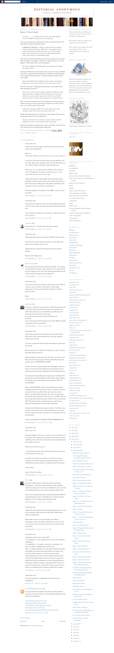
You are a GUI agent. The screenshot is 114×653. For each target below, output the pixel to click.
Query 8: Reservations (79, 533)
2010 (73, 430)
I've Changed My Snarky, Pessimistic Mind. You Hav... (82, 457)
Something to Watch (79, 477)
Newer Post (23, 621)
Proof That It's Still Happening (82, 475)
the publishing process (76, 406)
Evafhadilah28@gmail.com (33, 589)
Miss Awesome (29, 264)
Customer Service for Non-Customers (81, 619)
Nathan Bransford (74, 253)
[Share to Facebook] (59, 131)
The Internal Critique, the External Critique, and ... (83, 470)
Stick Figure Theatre (79, 583)
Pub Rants (72, 258)
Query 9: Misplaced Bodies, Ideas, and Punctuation (83, 529)
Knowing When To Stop (80, 461)
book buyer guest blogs (76, 300)
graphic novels (73, 325)
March (75, 638)
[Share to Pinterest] (61, 131)
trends (71, 411)
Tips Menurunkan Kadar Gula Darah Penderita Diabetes (42, 610)
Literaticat (28, 223)
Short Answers (77, 578)
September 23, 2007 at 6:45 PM (38, 529)
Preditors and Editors (75, 263)
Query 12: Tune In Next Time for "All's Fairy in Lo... (82, 513)
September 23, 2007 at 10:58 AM (38, 475)
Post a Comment (25, 618)
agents (71, 287)
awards (71, 292)
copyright (72, 310)
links (70, 342)
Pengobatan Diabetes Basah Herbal (35, 603)
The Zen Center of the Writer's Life (83, 464)
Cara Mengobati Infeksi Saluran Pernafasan (38, 605)
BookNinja (72, 265)
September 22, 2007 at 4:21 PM (38, 218)
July (74, 627)
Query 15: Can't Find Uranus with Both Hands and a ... (83, 502)
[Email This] (52, 131)
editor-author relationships (77, 320)
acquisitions (73, 282)
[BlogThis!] (55, 131)
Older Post (63, 621)
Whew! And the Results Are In (82, 480)
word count (72, 416)
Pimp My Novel (74, 235)
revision (71, 370)
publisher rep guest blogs (76, 355)
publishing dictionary (75, 358)
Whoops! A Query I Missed (81, 453)
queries (71, 363)
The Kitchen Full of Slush (77, 403)
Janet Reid (72, 250)
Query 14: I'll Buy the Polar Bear (82, 506)
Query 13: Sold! (77, 509)
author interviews (74, 290)
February (76, 641)
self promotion (73, 378)
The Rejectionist (74, 232)
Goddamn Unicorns (78, 586)
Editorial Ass (73, 255)
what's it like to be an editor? (78, 413)
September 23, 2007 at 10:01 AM (38, 422)
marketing (72, 345)
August (75, 624)
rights (71, 373)
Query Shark (73, 248)
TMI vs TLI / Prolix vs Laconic (82, 467)
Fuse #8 (71, 270)
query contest (31, 133)
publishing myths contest (76, 360)
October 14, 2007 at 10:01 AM (37, 570)
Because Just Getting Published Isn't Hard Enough (82, 574)
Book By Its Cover (74, 268)
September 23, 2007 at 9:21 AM (38, 326)
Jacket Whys (73, 240)
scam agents (72, 375)
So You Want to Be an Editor (81, 615)
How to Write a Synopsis (80, 607)
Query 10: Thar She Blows (81, 525)
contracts (72, 307)
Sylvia (27, 480)
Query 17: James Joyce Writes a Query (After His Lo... (82, 492)
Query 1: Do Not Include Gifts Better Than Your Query (82, 564)
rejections (72, 368)
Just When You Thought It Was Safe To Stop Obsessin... (82, 569)
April (75, 635)
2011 (73, 428)
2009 (73, 433)
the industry (72, 400)
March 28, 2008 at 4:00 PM (36, 583)
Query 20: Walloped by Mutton (82, 483)
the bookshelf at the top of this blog (80, 398)
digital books (73, 315)
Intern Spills (73, 237)
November (76, 445)
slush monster (73, 388)
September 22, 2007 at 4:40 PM (38, 229)
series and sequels (74, 383)
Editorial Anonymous (57, 9)
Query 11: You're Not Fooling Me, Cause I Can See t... (83, 518)
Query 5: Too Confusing (80, 546)
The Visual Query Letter (80, 599)
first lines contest (74, 323)
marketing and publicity (76, 348)
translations (72, 408)
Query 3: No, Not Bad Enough (82, 557)
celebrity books (74, 302)
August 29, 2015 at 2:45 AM (36, 613)
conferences (72, 305)
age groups (72, 285)
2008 (73, 436)
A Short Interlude (78, 522)
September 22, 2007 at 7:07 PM (38, 259)
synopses (72, 393)
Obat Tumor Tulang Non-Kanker (35, 608)
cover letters (73, 312)
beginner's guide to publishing (78, 295)
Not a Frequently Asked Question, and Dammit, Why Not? (83, 611)
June (74, 630)
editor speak (73, 318)
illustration (72, 337)
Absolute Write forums (76, 245)
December (76, 442)
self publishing (73, 380)
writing (71, 418)
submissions (73, 390)
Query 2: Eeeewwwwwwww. (81, 560)
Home (43, 621)
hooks (71, 328)
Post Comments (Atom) (35, 625)
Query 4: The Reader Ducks (81, 549)
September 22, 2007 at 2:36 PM (38, 196)
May (74, 632)
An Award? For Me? (79, 581)
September (76, 450)
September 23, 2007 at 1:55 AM (38, 299)
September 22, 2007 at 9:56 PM (38, 276)
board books (73, 297)
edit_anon (72, 137)
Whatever (72, 230)
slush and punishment (75, 385)
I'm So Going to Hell (75, 335)
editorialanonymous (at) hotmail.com (80, 34)
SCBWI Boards (73, 243)
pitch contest (73, 350)
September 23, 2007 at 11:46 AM (38, 502)
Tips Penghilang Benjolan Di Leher (36, 601)
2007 (73, 439)
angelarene (28, 304)
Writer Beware (73, 260)
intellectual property (75, 340)
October (75, 447)
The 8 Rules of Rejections (77, 395)
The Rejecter (73, 273)
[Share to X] (57, 131)
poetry (71, 353)
